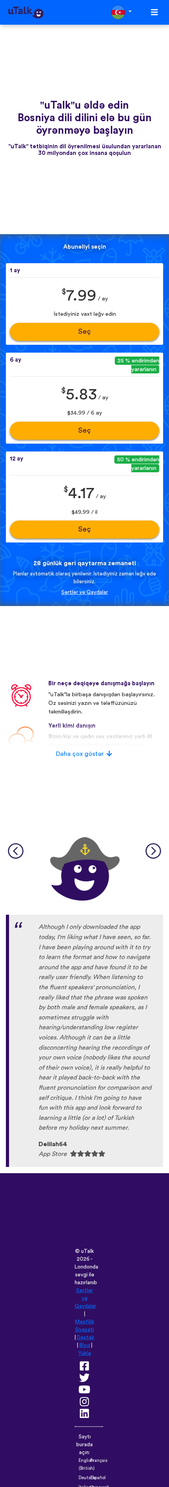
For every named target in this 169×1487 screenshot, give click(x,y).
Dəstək (85, 1337)
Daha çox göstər (80, 754)
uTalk (87, 1251)
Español (98, 1478)
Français (98, 1460)
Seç (84, 331)
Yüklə (84, 1353)
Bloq (84, 1345)
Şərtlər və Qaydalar (84, 592)
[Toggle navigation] (154, 12)
